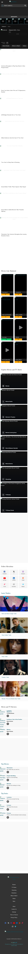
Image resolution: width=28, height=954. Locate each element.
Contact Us (14, 909)
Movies (14, 884)
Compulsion (18, 292)
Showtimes (14, 893)
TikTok (4, 586)
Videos (14, 898)
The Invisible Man (6, 359)
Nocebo (17, 337)
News (14, 901)
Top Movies (5, 764)
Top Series (4, 793)
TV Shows (14, 887)
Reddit (23, 580)
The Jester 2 (5, 292)
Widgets (23, 586)
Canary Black (19, 359)
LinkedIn (13, 580)
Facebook (5, 573)
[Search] (25, 5)
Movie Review (10, 721)
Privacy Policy (14, 917)
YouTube (4, 580)
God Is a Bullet (19, 314)
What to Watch (14, 895)
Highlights (14, 16)
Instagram (23, 573)
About (14, 906)
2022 (10, 32)
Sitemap (14, 912)
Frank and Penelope (6, 314)
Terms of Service (14, 914)
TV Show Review (10, 713)
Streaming (14, 890)
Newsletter (14, 586)
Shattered (4, 26)
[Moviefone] (14, 2)
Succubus (4, 337)
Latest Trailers (5, 593)
